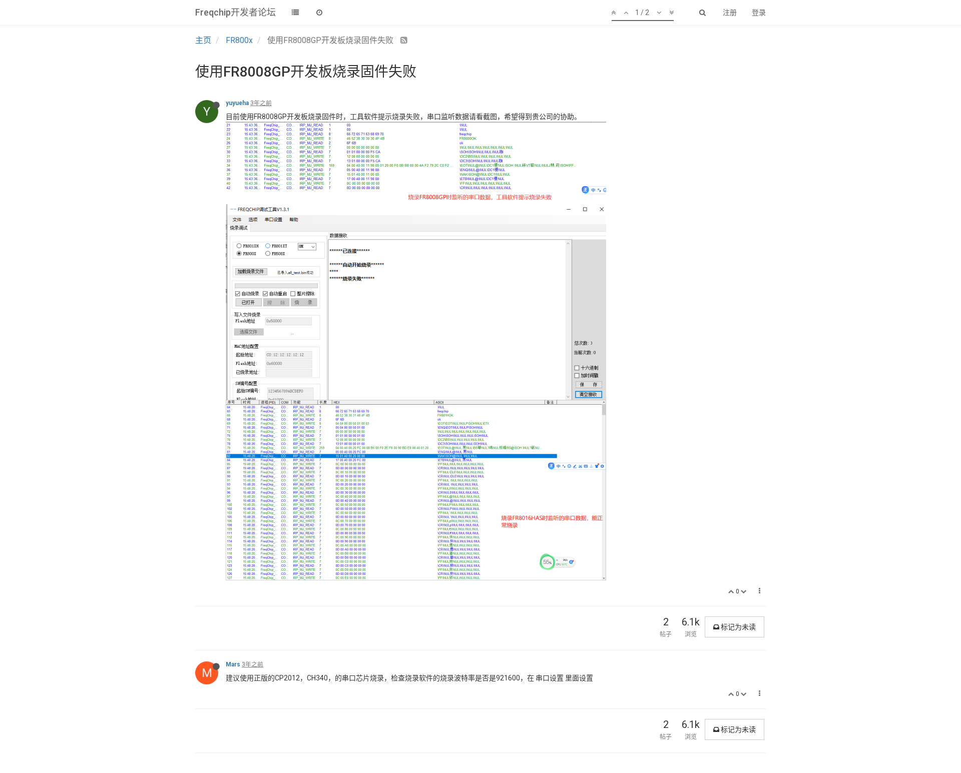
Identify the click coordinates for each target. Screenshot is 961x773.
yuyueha (237, 103)
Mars (233, 664)
